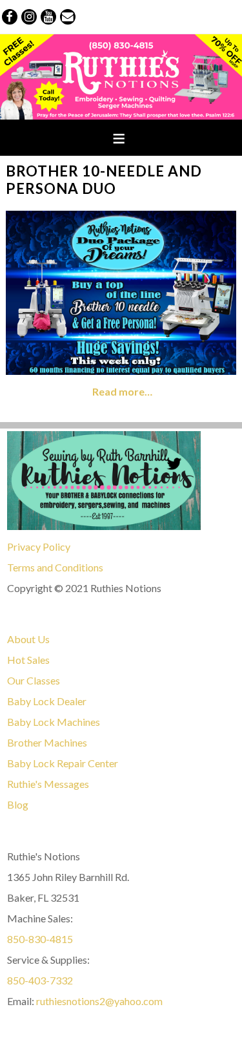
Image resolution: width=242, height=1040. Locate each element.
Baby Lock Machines (53, 722)
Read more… (122, 391)
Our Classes (33, 680)
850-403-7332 (40, 980)
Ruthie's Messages (48, 784)
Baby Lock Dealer (46, 701)
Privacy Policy (38, 546)
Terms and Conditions (55, 567)
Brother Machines (47, 742)
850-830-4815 (40, 939)
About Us (28, 639)
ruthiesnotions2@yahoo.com (99, 1001)
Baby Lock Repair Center (62, 763)
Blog (17, 804)
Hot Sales (28, 659)
